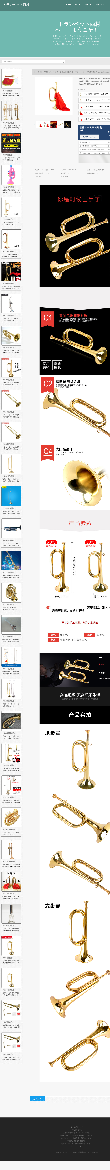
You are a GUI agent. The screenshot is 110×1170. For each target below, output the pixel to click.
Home (68, 4)
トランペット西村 (16, 4)
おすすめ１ (78, 4)
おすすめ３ (100, 4)
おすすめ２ (89, 4)
